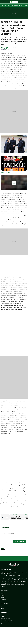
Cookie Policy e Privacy (6, 620)
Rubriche (16, 5)
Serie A (3, 593)
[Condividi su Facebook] (4, 48)
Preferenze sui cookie (6, 623)
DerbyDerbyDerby (6, 5)
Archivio (3, 616)
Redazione (3, 607)
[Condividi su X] (7, 48)
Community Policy (5, 618)
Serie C (3, 597)
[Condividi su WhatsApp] (2, 48)
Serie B (3, 595)
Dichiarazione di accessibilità (8, 622)
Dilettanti (3, 599)
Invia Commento (20, 541)
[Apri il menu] (2, 2)
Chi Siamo (3, 608)
